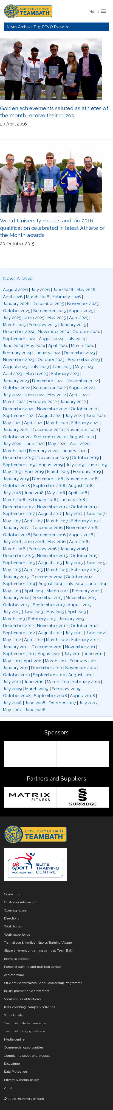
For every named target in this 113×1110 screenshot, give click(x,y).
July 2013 (12, 611)
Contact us (12, 894)
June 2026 (63, 289)
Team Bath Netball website (25, 1023)
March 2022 (14, 401)
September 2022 (49, 387)
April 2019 (34, 471)
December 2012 (18, 625)
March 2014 (58, 590)
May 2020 (57, 443)
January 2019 (16, 478)
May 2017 (12, 520)
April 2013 (76, 611)
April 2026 (13, 296)
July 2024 (76, 338)
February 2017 (85, 520)
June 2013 (33, 611)
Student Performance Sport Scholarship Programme (43, 983)
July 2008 (12, 702)
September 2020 (49, 436)
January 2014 (16, 597)
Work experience (17, 934)
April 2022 (79, 394)
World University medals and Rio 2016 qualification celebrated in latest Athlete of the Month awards (52, 227)
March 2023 (37, 373)
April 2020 (80, 443)
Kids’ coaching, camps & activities (29, 1007)
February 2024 (17, 352)
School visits (13, 1015)
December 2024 (19, 331)
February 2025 (43, 324)
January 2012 (16, 646)
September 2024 (19, 338)
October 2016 (16, 534)
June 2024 (13, 345)
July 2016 (12, 541)
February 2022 (43, 401)
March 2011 (56, 660)
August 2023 (15, 366)
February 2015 (85, 569)
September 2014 (19, 583)
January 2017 (16, 527)
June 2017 (95, 513)
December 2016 (47, 527)
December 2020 (47, 429)
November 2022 (82, 380)
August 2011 (49, 653)
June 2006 (35, 709)
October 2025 (16, 310)
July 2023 (39, 366)
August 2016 (81, 534)
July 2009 (12, 688)
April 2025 (79, 317)
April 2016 (79, 541)
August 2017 (50, 513)
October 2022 (16, 387)
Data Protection (15, 1071)
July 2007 (88, 702)
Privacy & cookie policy (21, 1080)
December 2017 (18, 506)
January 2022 (73, 401)
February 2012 (85, 639)
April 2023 (12, 373)
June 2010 (34, 681)
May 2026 (86, 289)
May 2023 (84, 366)
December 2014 (47, 576)
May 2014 (12, 590)
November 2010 (80, 667)
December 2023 (79, 352)
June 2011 (93, 653)
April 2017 (33, 520)
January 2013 (71, 618)
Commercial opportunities (24, 1047)
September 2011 (18, 653)
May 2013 (55, 611)
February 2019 (87, 471)
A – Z (8, 1088)
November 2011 (80, 646)
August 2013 (80, 604)
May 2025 (56, 317)
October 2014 (79, 576)
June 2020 (35, 443)
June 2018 (34, 492)
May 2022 (56, 394)
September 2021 (19, 415)
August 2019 (51, 464)
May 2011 (11, 660)
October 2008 (17, 695)
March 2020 (14, 450)
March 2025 (14, 324)
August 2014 (50, 583)
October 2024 (86, 331)
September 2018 (49, 485)
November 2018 (81, 478)
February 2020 (43, 450)
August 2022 (81, 387)
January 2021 (16, 429)
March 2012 (57, 639)
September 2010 (49, 674)
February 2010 (86, 681)
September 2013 (48, 604)
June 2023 (62, 366)
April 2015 (33, 569)
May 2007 (12, 709)
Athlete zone (14, 975)
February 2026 (66, 296)
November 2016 (81, 527)
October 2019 (85, 457)
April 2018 (77, 492)
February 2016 (43, 548)
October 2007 (62, 702)
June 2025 (34, 317)
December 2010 (46, 667)
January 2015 (16, 576)
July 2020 (12, 443)
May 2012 (12, 639)
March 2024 (82, 345)
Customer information (20, 902)
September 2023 (84, 359)
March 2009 (37, 688)
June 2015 (95, 562)
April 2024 (58, 345)
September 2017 (19, 513)
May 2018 (56, 492)
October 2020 (16, 436)
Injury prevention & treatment (27, 991)
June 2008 (35, 702)
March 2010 (58, 681)
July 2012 (74, 632)
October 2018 (16, 485)
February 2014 (86, 590)
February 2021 (85, 422)
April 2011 (33, 660)
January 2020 (74, 450)
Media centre (14, 1039)
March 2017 (57, 520)
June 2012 (95, 632)
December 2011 (47, 646)
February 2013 (42, 618)
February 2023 (65, 373)
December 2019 (18, 457)
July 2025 (12, 317)
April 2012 (33, 639)
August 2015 (50, 562)
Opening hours (15, 910)
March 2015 (57, 569)
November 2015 (52, 555)
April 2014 (34, 590)
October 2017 (84, 506)
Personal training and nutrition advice (32, 967)
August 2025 (81, 310)
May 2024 (35, 345)
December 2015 (18, 555)
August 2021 (50, 415)
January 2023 (16, 380)
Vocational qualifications (22, 999)
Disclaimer (12, 1064)
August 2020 (81, 436)
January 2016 (73, 548)
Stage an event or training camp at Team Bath (38, 950)
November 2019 (53, 457)
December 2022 (47, 380)
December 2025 (48, 303)
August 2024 (51, 338)
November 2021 (52, 408)
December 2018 (47, 478)
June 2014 (96, 583)
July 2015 (74, 562)
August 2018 (80, 485)
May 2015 (12, 569)
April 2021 (33, 422)
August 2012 (50, 632)
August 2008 (82, 695)
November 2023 (18, 359)
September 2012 (19, 632)
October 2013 (16, 604)
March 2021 (57, 422)
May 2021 (12, 422)
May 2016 (56, 541)
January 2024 (48, 352)
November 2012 (52, 625)
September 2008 (50, 695)
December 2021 (18, 408)
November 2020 (82, 429)
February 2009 (66, 688)
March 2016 (14, 548)
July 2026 (40, 289)
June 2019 (97, 464)
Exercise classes (16, 959)
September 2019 (19, 464)
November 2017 (52, 506)
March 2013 (14, 618)
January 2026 (16, 303)
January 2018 (72, 499)
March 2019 (58, 471)
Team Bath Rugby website (24, 1031)
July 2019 (75, 464)
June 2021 (95, 415)
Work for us (13, 926)
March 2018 (14, 499)
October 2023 (51, 359)
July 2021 (74, 415)
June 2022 (34, 394)
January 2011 (15, 667)
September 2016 (49, 534)
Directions (11, 918)
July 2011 (72, 653)
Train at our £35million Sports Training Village (38, 942)
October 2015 (84, 555)
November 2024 (53, 331)
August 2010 (80, 674)
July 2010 (12, 681)
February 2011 (83, 660)
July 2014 (74, 583)
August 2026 (15, 289)
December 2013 (47, 597)
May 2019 (12, 471)
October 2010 (16, 674)
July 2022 (12, 394)
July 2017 (74, 513)
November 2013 (81, 597)
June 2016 (34, 541)
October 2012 (84, 625)
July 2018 (12, 492)
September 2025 (49, 310)
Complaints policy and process (27, 1056)
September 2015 (19, 562)
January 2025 (73, 324)
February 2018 (42, 499)
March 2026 (37, 296)
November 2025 (82, 303)
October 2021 (84, 408)
